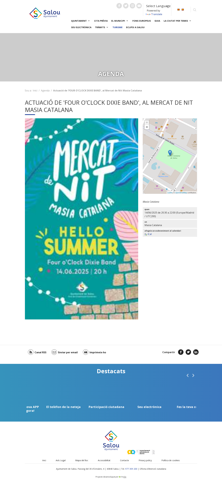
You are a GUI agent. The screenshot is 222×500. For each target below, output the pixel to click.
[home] (44, 13)
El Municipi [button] (118, 20)
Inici (35, 90)
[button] (187, 375)
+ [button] (147, 122)
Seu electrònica (81, 27)
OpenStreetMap (181, 192)
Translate (156, 14)
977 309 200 (131, 468)
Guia (157, 20)
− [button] (147, 127)
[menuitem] (178, 9)
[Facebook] (180, 352)
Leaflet (169, 192)
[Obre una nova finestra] (119, 5)
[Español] (183, 9)
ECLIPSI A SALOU (135, 27)
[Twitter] (188, 352)
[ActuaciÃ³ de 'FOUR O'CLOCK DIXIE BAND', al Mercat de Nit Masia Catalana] (170, 153)
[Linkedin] (196, 352)
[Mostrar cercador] (194, 9)
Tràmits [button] (100, 27)
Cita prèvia (101, 20)
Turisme (117, 27)
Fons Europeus (141, 20)
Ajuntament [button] (79, 20)
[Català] (178, 9)
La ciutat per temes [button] (176, 20)
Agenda (45, 90)
